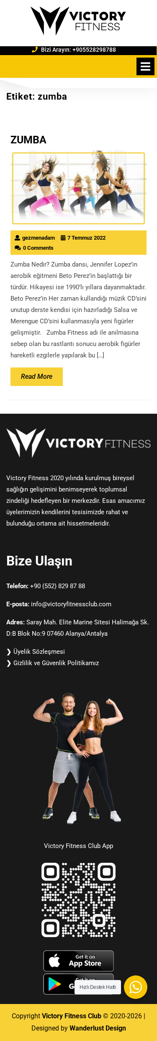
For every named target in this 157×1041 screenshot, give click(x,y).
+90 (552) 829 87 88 (57, 586)
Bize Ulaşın (39, 561)
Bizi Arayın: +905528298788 (91, 49)
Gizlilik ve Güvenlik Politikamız (56, 663)
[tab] (145, 66)
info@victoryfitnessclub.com (71, 604)
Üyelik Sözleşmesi (39, 651)
